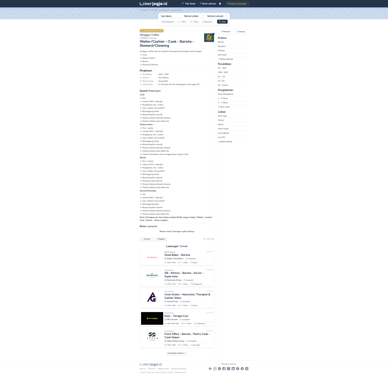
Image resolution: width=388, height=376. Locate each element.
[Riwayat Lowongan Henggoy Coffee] (209, 41)
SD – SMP (222, 68)
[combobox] (194, 16)
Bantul (220, 124)
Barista (221, 42)
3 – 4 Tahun (194, 21)
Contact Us (152, 369)
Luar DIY (221, 137)
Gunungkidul (223, 133)
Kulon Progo (223, 129)
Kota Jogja (222, 116)
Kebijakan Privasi (163, 369)
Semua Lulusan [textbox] (215, 16)
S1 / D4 (221, 81)
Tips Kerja (189, 3)
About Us (143, 369)
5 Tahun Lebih (207, 21)
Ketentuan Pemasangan (178, 369)
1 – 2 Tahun (182, 21)
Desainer (221, 46)
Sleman (221, 120)
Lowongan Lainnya (176, 353)
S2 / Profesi (223, 85)
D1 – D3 (221, 77)
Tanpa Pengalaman (168, 21)
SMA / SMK (223, 72)
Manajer (221, 51)
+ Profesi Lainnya (225, 59)
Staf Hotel (222, 55)
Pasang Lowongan (237, 3)
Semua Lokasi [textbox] (191, 16)
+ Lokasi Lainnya (225, 142)
